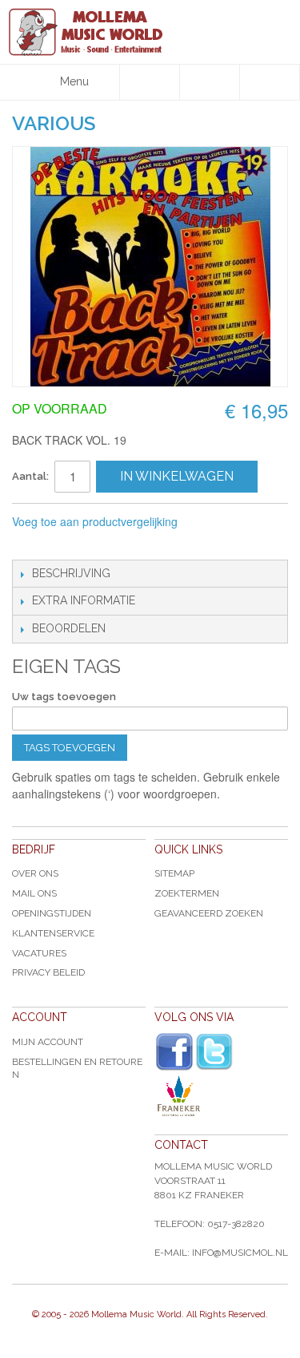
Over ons (35, 873)
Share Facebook (60, 543)
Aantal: (30, 476)
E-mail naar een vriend (28, 543)
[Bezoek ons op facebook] (174, 1052)
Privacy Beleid (48, 972)
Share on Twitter (92, 543)
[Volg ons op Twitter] (214, 1051)
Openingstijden (51, 913)
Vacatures (39, 953)
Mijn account (47, 1041)
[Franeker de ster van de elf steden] (221, 1096)
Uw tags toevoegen (64, 697)
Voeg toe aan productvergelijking (95, 521)
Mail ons (34, 893)
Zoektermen (186, 893)
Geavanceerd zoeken (208, 913)
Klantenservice (53, 933)
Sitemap (174, 873)
